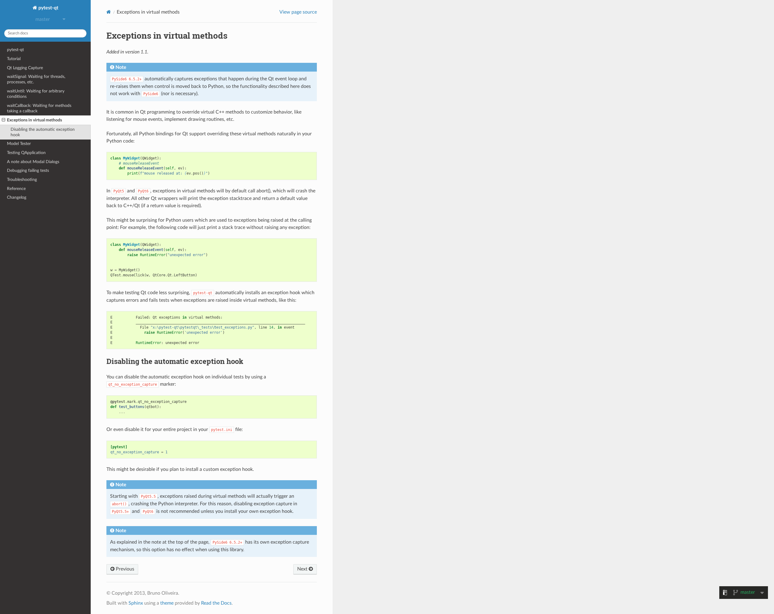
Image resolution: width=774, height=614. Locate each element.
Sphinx (135, 603)
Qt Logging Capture (25, 68)
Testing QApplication (26, 152)
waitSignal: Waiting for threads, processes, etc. (36, 79)
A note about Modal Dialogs (33, 161)
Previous (124, 569)
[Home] (108, 11)
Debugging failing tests (28, 170)
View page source (298, 12)
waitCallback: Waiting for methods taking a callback (39, 108)
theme (167, 603)
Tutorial (14, 58)
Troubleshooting (22, 179)
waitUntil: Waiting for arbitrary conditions (35, 94)
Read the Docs (216, 603)
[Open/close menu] (3, 120)
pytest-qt (47, 7)
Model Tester (19, 143)
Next (303, 569)
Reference (16, 188)
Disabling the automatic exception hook (43, 132)
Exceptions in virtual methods (34, 120)
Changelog (16, 197)
